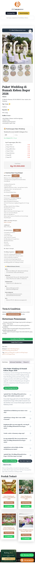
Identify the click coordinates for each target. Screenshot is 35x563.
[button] (30, 31)
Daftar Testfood (8, 558)
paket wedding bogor (22, 352)
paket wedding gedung (8, 354)
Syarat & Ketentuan (13, 314)
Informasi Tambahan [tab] (15, 362)
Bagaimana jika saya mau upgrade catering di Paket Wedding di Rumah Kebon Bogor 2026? (16, 426)
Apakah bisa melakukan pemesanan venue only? (16, 411)
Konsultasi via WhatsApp (17, 339)
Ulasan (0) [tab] (26, 362)
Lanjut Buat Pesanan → (17, 342)
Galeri (15, 175)
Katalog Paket (11, 13)
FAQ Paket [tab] (5, 362)
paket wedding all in (10, 352)
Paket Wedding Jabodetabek (10, 350)
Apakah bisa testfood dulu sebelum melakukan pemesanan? (13, 448)
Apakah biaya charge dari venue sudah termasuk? (14, 418)
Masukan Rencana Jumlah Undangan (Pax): (16, 132)
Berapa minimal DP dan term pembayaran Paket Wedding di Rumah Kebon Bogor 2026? (15, 440)
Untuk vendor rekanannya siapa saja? (14, 433)
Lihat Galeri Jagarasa (25, 461)
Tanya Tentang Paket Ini (11, 388)
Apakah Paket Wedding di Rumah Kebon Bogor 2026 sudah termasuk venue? (15, 395)
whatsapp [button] (9, 506)
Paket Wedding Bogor (13, 348)
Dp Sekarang (9, 502)
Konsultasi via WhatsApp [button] (9, 461)
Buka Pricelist (7, 464)
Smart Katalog (24, 13)
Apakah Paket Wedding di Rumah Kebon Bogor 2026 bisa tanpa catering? (15, 455)
